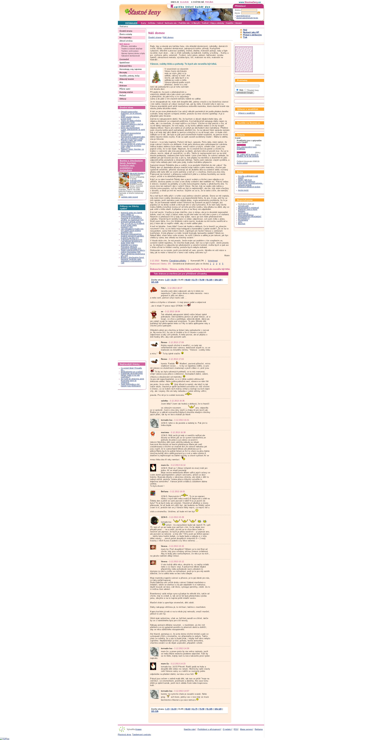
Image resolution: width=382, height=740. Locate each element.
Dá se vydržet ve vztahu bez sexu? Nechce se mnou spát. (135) (133, 145)
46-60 (187, 280)
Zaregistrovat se (243, 16)
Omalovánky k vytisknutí (248, 208)
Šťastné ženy (253, 90)
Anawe (138, 729)
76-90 (201, 280)
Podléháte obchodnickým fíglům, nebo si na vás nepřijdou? (132, 375)
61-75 (194, 280)
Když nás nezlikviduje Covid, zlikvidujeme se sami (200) (133, 129)
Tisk (245, 37)
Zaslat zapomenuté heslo (247, 18)
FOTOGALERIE (132, 23)
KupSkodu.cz (243, 218)
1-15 (167, 280)
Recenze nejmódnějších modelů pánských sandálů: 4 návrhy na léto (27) (132, 236)
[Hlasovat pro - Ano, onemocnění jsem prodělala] (246, 145)
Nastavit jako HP (251, 32)
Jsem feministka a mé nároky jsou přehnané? (131, 385)
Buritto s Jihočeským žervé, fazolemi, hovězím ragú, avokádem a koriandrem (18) (132, 260)
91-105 (209, 280)
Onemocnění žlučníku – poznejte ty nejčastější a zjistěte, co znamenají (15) (132, 218)
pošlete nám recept (129, 197)
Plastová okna (124, 734)
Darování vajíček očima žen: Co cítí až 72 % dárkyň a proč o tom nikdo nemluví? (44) (132, 224)
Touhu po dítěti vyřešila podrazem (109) (131, 121)
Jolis (240, 222)
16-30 (173, 280)
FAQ (245, 30)
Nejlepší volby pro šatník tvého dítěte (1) (131, 213)
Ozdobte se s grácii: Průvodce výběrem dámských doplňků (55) (131, 246)
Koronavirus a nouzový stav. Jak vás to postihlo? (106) (133, 137)
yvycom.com (243, 206)
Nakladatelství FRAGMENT (249, 217)
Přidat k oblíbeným (252, 35)
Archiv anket (242, 163)
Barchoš (241, 224)
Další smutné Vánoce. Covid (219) (130, 118)
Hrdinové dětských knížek (249, 187)
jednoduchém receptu (136, 181)
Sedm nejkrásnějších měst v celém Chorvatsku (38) (133, 251)
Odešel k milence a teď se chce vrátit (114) (132, 125)
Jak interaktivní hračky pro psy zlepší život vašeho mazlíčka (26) (132, 230)
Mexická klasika (137, 173)
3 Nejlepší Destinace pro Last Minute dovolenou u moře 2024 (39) (131, 241)
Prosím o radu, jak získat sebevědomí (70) (131, 141)
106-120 (218, 280)
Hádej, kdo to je (245, 180)
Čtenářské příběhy (177, 261)
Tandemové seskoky (141, 734)
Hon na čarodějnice (246, 181)
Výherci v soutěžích (246, 113)
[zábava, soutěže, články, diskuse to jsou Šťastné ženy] (250, 2)
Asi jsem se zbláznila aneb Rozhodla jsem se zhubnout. (132, 380)
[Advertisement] (132, 313)
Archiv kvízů (243, 190)
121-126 (154, 282)
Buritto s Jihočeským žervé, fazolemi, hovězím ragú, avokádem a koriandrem (131, 165)
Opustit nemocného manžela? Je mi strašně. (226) (131, 113)
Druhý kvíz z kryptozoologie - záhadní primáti (250, 184)
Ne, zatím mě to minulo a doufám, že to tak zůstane (248, 155)
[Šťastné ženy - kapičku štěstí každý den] (143, 12)
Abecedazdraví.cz (246, 215)
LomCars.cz (243, 213)
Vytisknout (213, 261)
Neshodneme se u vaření (132, 372)
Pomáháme (243, 220)
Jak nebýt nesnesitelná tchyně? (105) (131, 134)
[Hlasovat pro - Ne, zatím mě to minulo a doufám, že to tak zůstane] (246, 153)
